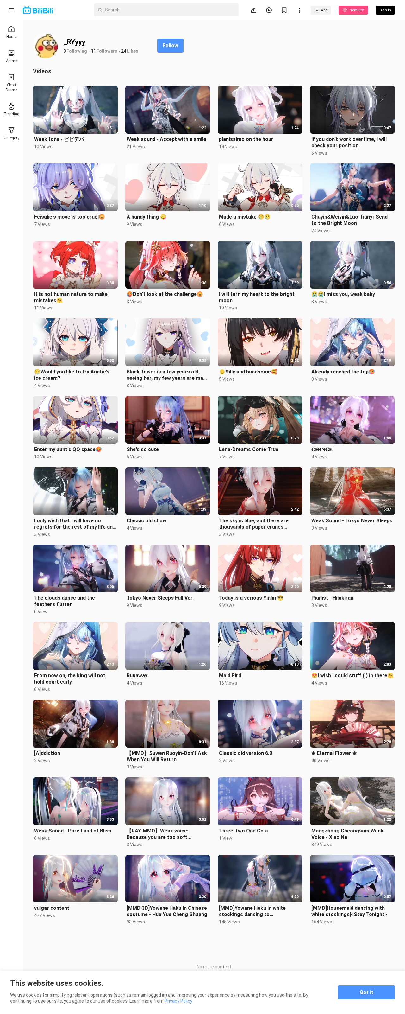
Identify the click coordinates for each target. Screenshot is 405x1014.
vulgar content (51, 908)
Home (11, 37)
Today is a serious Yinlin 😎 (251, 598)
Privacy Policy (178, 1001)
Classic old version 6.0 (245, 753)
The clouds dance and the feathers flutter (64, 601)
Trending (11, 114)
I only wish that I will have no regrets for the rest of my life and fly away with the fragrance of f (74, 524)
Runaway (137, 676)
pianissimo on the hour (246, 139)
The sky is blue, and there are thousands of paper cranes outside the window (254, 524)
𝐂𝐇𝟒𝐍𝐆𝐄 (322, 449)
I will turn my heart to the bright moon (257, 297)
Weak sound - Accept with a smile (166, 139)
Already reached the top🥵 (343, 372)
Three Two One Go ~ (243, 831)
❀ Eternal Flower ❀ (334, 753)
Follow (170, 45)
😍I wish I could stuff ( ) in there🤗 (352, 676)
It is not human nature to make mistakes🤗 (71, 297)
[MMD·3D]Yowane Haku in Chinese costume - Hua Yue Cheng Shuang (167, 911)
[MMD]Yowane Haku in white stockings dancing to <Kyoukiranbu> (252, 911)
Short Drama (11, 87)
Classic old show (146, 521)
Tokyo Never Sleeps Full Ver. (160, 598)
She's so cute (143, 449)
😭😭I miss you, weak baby (343, 294)
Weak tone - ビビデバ (59, 139)
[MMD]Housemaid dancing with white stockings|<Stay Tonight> (349, 911)
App (324, 10)
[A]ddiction (47, 753)
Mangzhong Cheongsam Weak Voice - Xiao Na (347, 834)
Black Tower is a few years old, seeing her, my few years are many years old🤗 (168, 375)
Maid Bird (230, 676)
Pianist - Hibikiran (332, 598)
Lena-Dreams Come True (248, 449)
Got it (366, 992)
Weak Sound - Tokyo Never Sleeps (351, 521)
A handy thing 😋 (146, 217)
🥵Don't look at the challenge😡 (165, 294)
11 (93, 51)
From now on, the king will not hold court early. (69, 679)
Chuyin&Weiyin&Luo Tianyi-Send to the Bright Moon (349, 220)
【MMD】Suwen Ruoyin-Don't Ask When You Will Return (167, 756)
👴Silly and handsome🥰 (248, 372)
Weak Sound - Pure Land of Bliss (72, 831)
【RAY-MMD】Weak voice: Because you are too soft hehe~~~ (157, 834)
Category (11, 138)
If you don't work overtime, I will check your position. (349, 142)
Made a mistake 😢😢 (245, 217)
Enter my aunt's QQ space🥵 (68, 449)
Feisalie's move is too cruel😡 (69, 217)
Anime (11, 61)
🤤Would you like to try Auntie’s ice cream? (71, 375)
